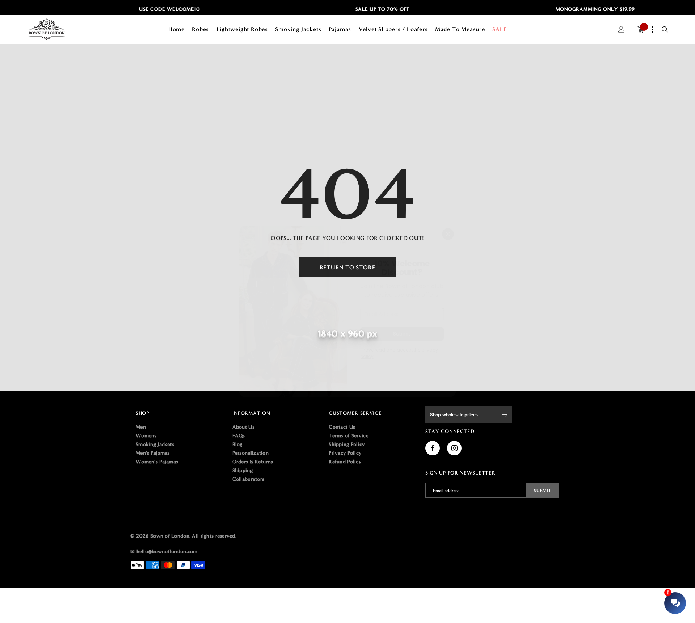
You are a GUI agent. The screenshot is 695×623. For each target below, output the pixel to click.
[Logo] (57, 29)
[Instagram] (454, 448)
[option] (160, 9)
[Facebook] (432, 448)
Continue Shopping (617, 94)
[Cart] (640, 29)
